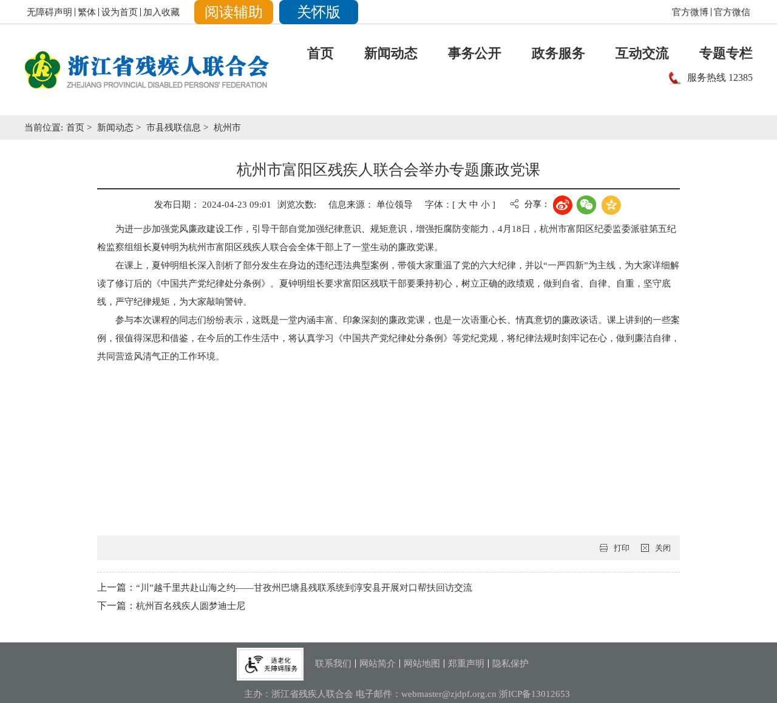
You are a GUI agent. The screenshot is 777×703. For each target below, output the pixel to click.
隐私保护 (510, 663)
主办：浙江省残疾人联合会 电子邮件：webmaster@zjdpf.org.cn (371, 694)
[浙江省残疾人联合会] (147, 70)
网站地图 (422, 663)
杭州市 (227, 127)
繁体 (87, 12)
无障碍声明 (49, 12)
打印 (621, 547)
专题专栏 (726, 53)
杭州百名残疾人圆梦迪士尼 (190, 606)
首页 (320, 53)
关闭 (663, 547)
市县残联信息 (174, 127)
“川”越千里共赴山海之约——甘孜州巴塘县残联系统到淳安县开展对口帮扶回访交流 (304, 588)
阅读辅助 (234, 12)
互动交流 (642, 53)
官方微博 (690, 12)
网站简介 (377, 663)
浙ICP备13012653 (534, 694)
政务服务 (558, 53)
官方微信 (732, 12)
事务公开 (474, 53)
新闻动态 (391, 53)
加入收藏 (161, 12)
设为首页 (119, 12)
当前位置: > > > (132, 127)
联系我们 (333, 663)
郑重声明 (466, 663)
